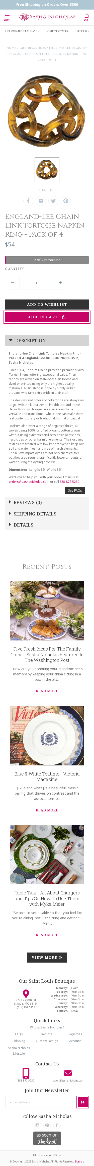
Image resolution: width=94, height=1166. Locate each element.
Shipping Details (35, 514)
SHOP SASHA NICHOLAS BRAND (21, 31)
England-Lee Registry (68, 48)
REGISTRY (82, 31)
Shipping (19, 1041)
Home (11, 48)
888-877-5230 (69, 482)
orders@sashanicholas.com (29, 482)
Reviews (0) (27, 502)
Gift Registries (33, 48)
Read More (47, 690)
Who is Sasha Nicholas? (47, 1027)
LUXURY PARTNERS (57, 31)
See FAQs (75, 490)
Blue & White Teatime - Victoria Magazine (47, 777)
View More (45, 957)
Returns (46, 1034)
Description (30, 340)
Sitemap (79, 1161)
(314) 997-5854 (26, 1007)
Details (23, 525)
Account (75, 1041)
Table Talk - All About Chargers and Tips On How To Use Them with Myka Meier (47, 898)
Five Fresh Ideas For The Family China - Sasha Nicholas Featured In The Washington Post (47, 654)
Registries (75, 1034)
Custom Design (47, 1041)
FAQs (19, 1034)
